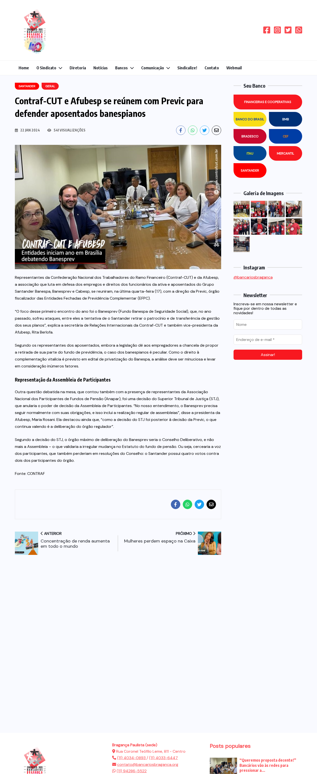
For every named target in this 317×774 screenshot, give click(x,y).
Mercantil (285, 153)
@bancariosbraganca (253, 277)
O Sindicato (46, 67)
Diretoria (78, 67)
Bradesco (250, 136)
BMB (285, 119)
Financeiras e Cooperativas (267, 102)
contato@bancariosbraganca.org (147, 764)
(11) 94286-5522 (132, 771)
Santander (250, 170)
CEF (286, 136)
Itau (250, 153)
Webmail (234, 67)
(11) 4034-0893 (132, 757)
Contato (212, 67)
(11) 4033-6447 (163, 757)
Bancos (121, 67)
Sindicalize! (187, 67)
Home (24, 67)
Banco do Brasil (250, 119)
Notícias (100, 67)
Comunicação (152, 67)
